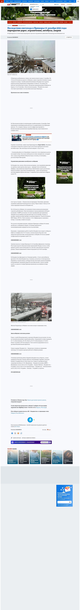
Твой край (61, 22)
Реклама (63, 4)
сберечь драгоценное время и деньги (36, 400)
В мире (42, 1)
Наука (65, 1)
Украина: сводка (47, 22)
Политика (24, 1)
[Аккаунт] (78, 1)
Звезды (47, 1)
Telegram (38, 407)
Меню (2, 1)
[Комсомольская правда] (13, 4)
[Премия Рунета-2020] (24, 4)
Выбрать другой (35, 9)
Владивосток (9, 25)
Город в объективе (54, 22)
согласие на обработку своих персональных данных (63, 505)
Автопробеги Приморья (27, 22)
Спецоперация (17, 1)
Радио (57, 4)
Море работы (19, 22)
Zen (17, 413)
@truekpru (17, 426)
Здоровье (52, 1)
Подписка (69, 4)
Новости (14, 22)
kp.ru (50, 429)
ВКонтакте (21, 413)
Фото (7, 1)
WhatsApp (43, 407)
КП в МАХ (65, 22)
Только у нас (35, 22)
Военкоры (41, 22)
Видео (11, 1)
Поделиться (69, 37)
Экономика (36, 1)
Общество (30, 1)
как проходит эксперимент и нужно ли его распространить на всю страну (36, 138)
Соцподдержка (59, 1)
